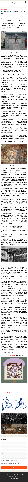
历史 (3, 17)
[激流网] (14, 2)
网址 (2, 450)
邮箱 (3, 446)
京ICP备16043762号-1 (19, 474)
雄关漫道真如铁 (4, 9)
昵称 (3, 443)
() (10, 392)
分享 (19, 392)
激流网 (23, 17)
